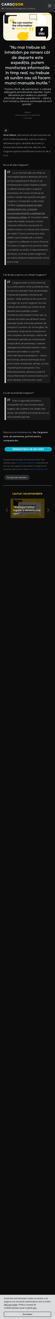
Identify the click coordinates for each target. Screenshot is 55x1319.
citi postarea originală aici (26, 463)
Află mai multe (10, 1305)
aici (34, 1308)
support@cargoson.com (38, 469)
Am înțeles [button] (27, 1314)
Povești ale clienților (17, 477)
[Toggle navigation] (49, 5)
